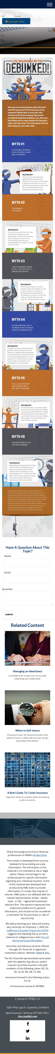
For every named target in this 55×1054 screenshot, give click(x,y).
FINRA (39, 952)
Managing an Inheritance (27, 671)
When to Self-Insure (27, 730)
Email (7, 572)
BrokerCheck (40, 855)
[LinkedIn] (27, 1037)
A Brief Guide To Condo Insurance (27, 792)
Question (7, 589)
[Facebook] (27, 1023)
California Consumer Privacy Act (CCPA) (27, 930)
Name (7, 556)
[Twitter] (27, 1030)
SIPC (47, 952)
